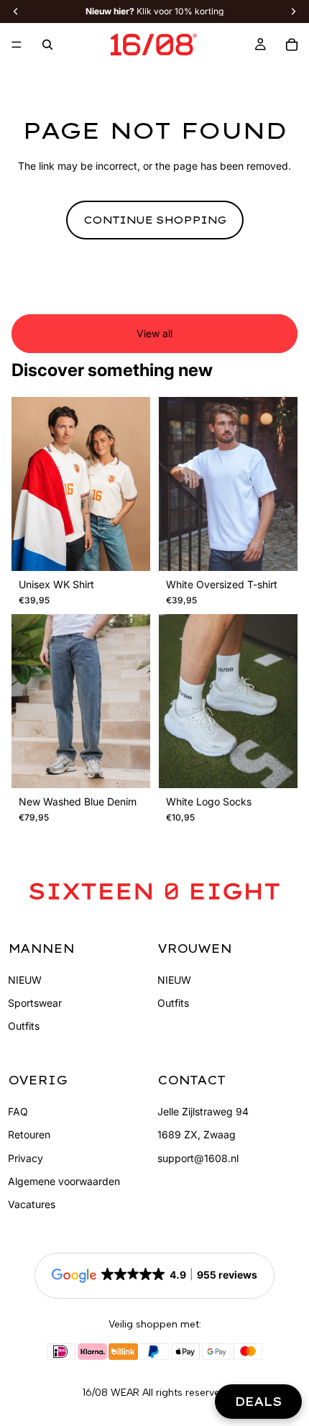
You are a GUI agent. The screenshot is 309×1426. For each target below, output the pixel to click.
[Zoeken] (47, 44)
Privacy (25, 1158)
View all (154, 333)
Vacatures (31, 1204)
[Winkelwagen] (292, 44)
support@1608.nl (198, 1158)
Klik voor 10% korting (154, 11)
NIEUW (25, 980)
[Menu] (16, 44)
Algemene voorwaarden (64, 1181)
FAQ (18, 1111)
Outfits (24, 1026)
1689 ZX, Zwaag (196, 1134)
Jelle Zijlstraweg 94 (203, 1111)
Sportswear (35, 1003)
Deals (258, 1401)
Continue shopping (154, 220)
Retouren (29, 1134)
